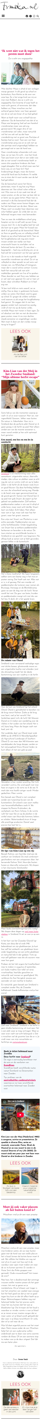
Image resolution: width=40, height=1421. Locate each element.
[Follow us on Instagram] (31, 16)
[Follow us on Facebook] (27, 16)
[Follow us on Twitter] (34, 16)
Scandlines (9, 1065)
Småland (5, 474)
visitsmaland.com (20, 1042)
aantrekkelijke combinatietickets (20, 1080)
